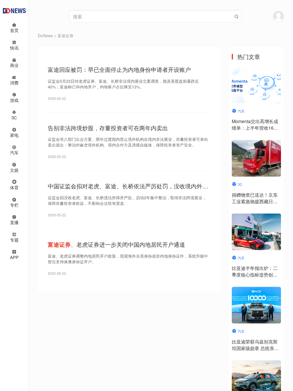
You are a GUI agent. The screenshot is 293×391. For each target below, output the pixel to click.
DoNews (45, 35)
